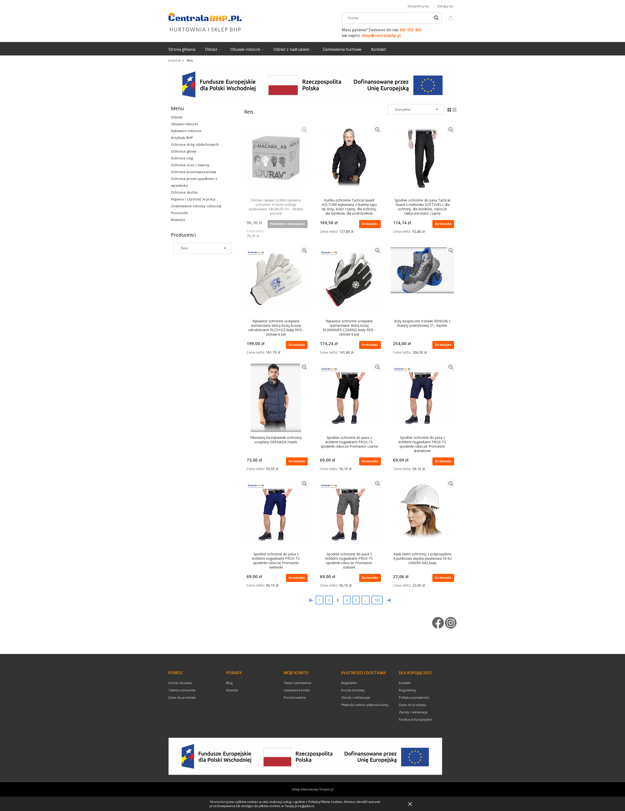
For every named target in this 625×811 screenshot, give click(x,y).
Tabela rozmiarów (181, 690)
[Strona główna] (205, 21)
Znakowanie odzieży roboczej (196, 206)
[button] (304, 129)
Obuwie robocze (184, 124)
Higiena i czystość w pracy (193, 199)
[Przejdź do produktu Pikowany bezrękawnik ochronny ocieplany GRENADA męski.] (276, 398)
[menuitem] (186, 49)
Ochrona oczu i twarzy (190, 165)
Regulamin (349, 683)
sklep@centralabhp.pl (381, 35)
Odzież (176, 117)
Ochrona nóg (182, 158)
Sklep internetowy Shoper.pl (312, 789)
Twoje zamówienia (297, 683)
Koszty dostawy (180, 683)
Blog (229, 683)
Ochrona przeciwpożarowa (193, 171)
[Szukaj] (436, 17)
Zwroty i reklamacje (355, 697)
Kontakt (404, 683)
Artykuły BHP (182, 137)
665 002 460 (410, 29)
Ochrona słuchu (184, 192)
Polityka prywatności (414, 697)
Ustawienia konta (297, 690)
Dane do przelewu (182, 697)
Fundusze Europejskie (415, 719)
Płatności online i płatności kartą (364, 705)
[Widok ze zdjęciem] (449, 109)
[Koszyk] (451, 17)
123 (377, 600)
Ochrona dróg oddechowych (195, 144)
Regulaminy (407, 690)
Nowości (178, 219)
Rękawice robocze (186, 130)
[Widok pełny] (454, 109)
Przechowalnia (295, 697)
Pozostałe (179, 213)
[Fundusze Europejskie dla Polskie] (312, 84)
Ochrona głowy (184, 151)
